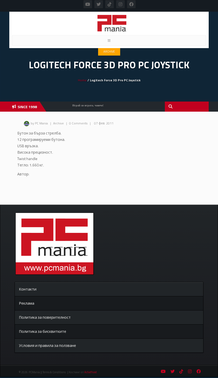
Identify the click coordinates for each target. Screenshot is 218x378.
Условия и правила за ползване (47, 345)
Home (82, 80)
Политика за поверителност (45, 317)
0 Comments (78, 123)
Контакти (27, 289)
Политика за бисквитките (42, 331)
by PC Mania (39, 123)
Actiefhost (90, 372)
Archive (109, 51)
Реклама (26, 303)
